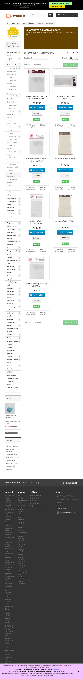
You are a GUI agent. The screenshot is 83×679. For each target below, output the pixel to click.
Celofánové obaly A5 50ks (65, 159)
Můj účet (34, 492)
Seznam (76, 59)
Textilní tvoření (11, 248)
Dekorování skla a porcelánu (12, 243)
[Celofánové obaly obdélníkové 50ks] (36, 206)
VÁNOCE (10, 372)
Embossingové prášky (12, 193)
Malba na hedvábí (10, 314)
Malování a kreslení (10, 296)
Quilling (9, 356)
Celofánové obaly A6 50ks (65, 221)
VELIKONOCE (11, 375)
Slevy (9, 398)
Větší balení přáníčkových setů (12, 165)
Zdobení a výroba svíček (12, 361)
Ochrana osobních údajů (21, 511)
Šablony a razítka (11, 147)
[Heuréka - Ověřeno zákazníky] (13, 32)
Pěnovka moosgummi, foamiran (11, 350)
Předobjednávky (12, 52)
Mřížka (71, 59)
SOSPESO (10, 335)
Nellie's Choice (11, 198)
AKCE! (9, 55)
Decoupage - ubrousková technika (11, 217)
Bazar (9, 391)
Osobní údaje (34, 503)
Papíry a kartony (12, 338)
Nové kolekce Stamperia (10, 450)
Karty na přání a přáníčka (12, 181)
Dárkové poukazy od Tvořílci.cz (21, 544)
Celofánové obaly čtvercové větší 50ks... (36, 285)
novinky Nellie (10, 460)
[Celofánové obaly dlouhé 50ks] (65, 81)
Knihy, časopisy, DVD (12, 262)
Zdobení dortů (11, 322)
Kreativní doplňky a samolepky (10, 114)
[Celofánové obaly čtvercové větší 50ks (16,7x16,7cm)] (36, 268)
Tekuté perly (12, 136)
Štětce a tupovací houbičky (12, 330)
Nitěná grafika (11, 235)
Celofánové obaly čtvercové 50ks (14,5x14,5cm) (36, 97)
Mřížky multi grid (11, 91)
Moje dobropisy (35, 498)
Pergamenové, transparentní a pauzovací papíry (12, 71)
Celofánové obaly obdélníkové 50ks (36, 222)
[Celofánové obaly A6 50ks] (65, 206)
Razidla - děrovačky (10, 367)
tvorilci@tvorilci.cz (69, 512)
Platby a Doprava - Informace (21, 538)
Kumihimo (10, 291)
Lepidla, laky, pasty (11, 308)
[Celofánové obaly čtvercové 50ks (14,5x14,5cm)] (36, 81)
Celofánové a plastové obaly (11, 175)
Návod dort (9, 469)
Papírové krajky (12, 65)
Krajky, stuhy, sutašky (11, 271)
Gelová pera (12, 86)
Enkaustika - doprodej (11, 302)
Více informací (24, 7)
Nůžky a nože (12, 105)
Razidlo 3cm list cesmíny (10, 416)
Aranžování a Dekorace (11, 230)
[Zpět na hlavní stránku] (7, 23)
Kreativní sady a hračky (12, 283)
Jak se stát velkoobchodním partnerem (23, 532)
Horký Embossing (10, 206)
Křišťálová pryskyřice (10, 277)
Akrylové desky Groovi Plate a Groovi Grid (12, 99)
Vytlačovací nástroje (11, 82)
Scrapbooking (11, 201)
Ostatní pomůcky (10, 187)
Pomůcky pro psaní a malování (12, 141)
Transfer (15, 446)
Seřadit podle (28, 58)
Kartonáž (10, 257)
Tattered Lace (10, 457)
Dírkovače (11, 108)
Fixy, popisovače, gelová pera (12, 252)
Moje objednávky (35, 495)
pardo (16, 463)
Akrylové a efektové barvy (11, 224)
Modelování (10, 319)
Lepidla (10, 133)
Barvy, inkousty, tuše (11, 128)
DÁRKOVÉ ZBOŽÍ (12, 387)
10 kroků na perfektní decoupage (21, 563)
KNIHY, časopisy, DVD (11, 122)
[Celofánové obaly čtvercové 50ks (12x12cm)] (36, 143)
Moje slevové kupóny (37, 506)
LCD (18, 457)
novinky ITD (10, 466)
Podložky (11, 77)
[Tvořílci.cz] (16, 15)
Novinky (20, 498)
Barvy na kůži (11, 238)
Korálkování (10, 266)
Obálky (10, 170)
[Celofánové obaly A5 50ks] (65, 143)
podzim (8, 446)
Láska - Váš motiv (10, 383)
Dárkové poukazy (12, 378)
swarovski (9, 463)
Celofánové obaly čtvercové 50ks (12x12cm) (36, 160)
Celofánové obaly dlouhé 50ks (65, 97)
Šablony (9, 325)
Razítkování (10, 210)
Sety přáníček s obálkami (12, 159)
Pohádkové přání (11, 454)
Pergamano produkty (10, 60)
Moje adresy (34, 500)
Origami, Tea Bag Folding (12, 342)
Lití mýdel (10, 288)
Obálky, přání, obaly (12, 153)
